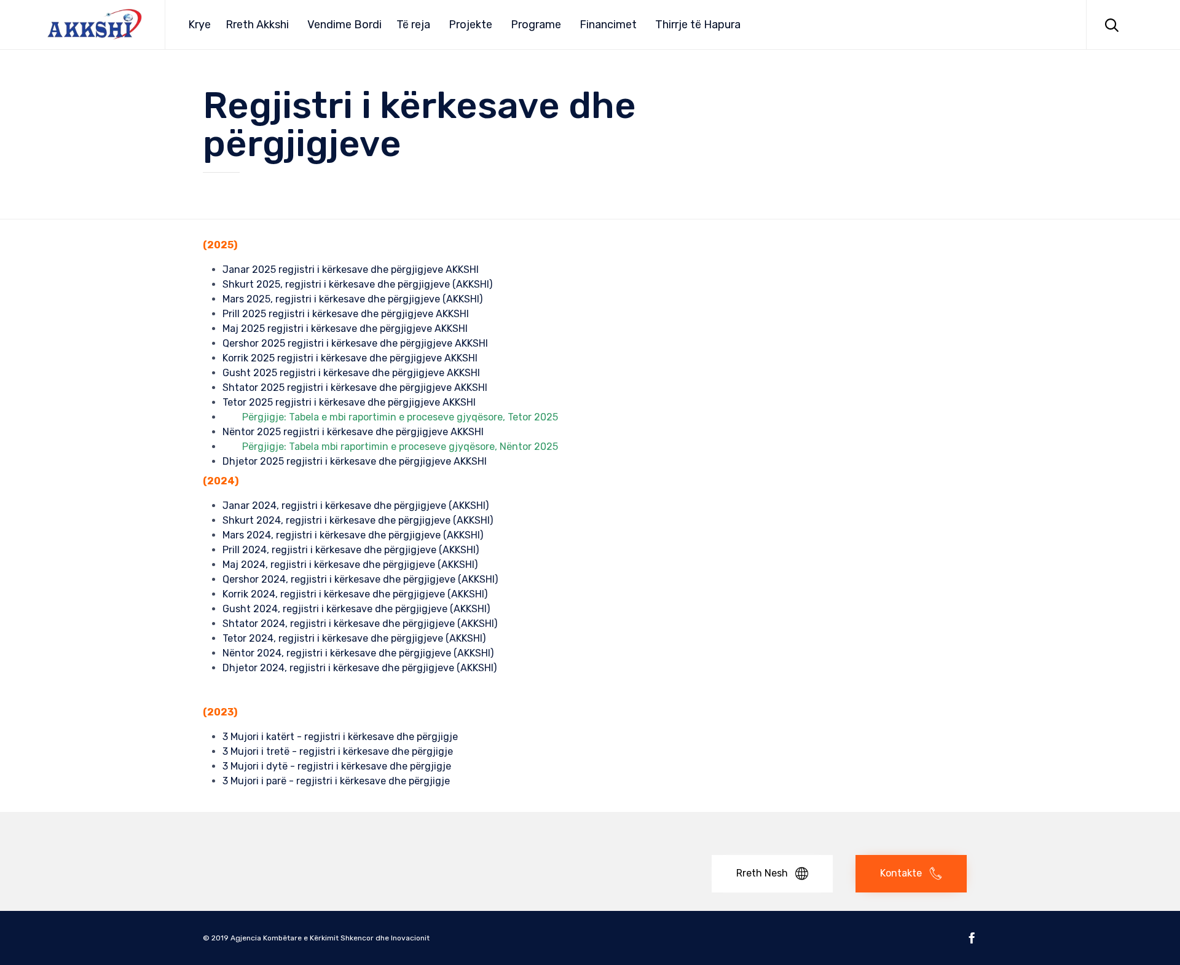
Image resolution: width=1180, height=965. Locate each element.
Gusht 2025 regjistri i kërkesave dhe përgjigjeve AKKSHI (351, 373)
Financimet (608, 24)
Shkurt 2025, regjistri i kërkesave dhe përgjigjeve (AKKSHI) (357, 284)
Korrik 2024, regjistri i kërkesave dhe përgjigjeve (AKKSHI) (354, 594)
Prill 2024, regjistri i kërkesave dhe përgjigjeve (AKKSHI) (350, 550)
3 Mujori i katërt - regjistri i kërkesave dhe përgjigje (340, 736)
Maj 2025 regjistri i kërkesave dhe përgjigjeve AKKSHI (345, 328)
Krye (199, 24)
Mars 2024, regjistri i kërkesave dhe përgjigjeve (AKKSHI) (352, 535)
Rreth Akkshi (257, 24)
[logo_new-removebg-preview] (266, 845)
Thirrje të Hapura (698, 24)
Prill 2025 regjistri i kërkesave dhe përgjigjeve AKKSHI (345, 314)
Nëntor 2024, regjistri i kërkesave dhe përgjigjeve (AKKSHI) (358, 653)
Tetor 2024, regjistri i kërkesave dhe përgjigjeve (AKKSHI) (354, 638)
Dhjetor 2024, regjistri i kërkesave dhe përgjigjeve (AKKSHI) (359, 668)
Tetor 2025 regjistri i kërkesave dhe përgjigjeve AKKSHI (349, 402)
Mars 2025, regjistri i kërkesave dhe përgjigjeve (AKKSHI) (352, 299)
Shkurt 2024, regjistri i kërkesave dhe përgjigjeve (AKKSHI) (357, 520)
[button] (772, 873)
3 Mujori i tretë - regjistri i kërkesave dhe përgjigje (337, 751)
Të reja (413, 24)
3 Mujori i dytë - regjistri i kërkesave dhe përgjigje (336, 766)
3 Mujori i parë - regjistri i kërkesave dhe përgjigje (336, 781)
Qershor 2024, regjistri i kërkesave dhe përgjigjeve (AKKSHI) (360, 579)
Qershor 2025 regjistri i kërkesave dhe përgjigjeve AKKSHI (355, 343)
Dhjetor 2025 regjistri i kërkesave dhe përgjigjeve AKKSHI (354, 461)
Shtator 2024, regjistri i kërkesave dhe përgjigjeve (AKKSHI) (359, 623)
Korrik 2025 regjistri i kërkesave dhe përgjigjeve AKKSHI (350, 358)
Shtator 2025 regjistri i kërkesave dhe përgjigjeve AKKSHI (354, 387)
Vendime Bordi (344, 24)
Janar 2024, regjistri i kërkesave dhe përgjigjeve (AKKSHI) (355, 505)
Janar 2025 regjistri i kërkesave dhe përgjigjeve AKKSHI (350, 269)
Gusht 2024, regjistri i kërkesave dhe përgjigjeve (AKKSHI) (356, 609)
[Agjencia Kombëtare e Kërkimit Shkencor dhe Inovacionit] (94, 24)
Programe (536, 24)
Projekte (470, 24)
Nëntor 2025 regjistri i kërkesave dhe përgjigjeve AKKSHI (353, 432)
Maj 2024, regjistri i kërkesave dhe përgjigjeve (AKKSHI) (350, 564)
